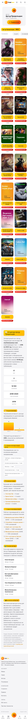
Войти (25, 718)
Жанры (8, 718)
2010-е (8, 431)
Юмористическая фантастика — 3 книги (13, 474)
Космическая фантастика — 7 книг (13, 463)
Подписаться (15, 22)
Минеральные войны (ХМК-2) (14, 517)
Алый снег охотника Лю (13, 527)
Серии (3, 675)
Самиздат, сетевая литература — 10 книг (13, 458)
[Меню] (2, 2)
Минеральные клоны (12, 531)
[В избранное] (11, 54)
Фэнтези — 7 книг (9, 466)
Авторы (19, 718)
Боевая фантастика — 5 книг (12, 470)
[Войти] (25, 2)
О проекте (4, 688)
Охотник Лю (9, 494)
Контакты (3, 695)
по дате (16, 33)
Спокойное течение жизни (14, 522)
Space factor (9, 496)
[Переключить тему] (17, 2)
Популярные (4, 681)
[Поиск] (21, 2)
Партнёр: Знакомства (7, 706)
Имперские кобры (11, 499)
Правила (3, 692)
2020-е (19, 431)
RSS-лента (4, 702)
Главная (2, 718)
